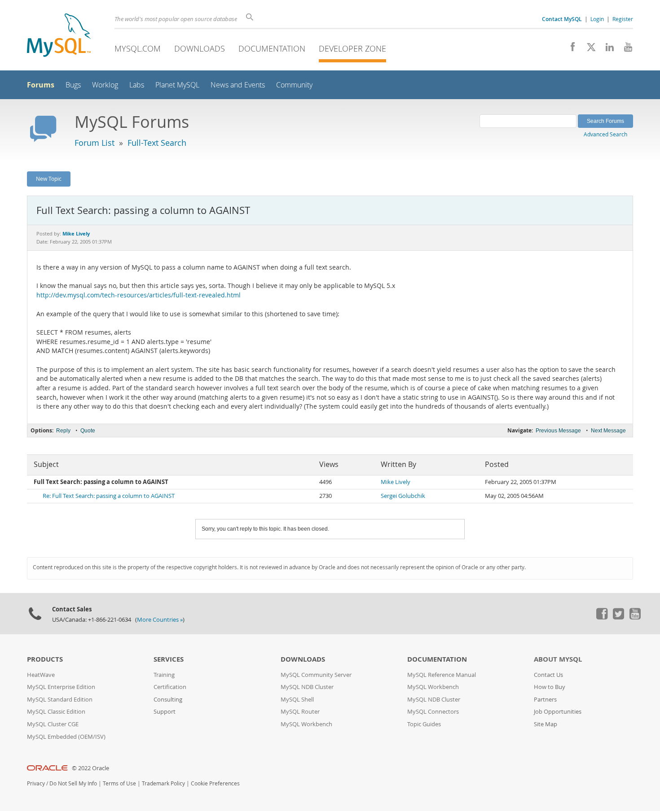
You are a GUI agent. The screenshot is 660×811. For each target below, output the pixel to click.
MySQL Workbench (306, 724)
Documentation (271, 48)
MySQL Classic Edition (56, 711)
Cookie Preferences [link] (215, 783)
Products (45, 659)
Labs (136, 85)
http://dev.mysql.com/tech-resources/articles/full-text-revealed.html (138, 295)
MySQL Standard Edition (59, 699)
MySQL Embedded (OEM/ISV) (66, 737)
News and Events (238, 85)
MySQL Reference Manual (441, 675)
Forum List (94, 142)
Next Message (608, 430)
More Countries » (160, 620)
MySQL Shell (297, 699)
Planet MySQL (177, 85)
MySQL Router (300, 711)
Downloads (199, 48)
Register (622, 18)
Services (169, 659)
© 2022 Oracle (90, 768)
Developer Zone (352, 48)
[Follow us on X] (588, 49)
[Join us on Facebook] (569, 49)
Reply (63, 430)
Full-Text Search (157, 142)
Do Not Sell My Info (73, 783)
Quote (87, 430)
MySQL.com (137, 48)
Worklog (105, 85)
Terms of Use (119, 783)
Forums (40, 85)
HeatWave (41, 675)
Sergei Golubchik (403, 496)
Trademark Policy (163, 783)
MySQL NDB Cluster (307, 687)
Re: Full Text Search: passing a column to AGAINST (109, 496)
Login (597, 18)
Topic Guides (424, 724)
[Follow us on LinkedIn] (606, 49)
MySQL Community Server (316, 675)
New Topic (49, 178)
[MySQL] (58, 36)
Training (164, 675)
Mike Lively (395, 482)
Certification (170, 687)
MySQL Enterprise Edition (61, 687)
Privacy (36, 783)
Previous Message (558, 430)
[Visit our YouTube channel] (624, 49)
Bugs (73, 85)
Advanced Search (605, 134)
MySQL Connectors (433, 711)
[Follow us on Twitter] (618, 617)
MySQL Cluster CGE (53, 724)
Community (294, 85)
